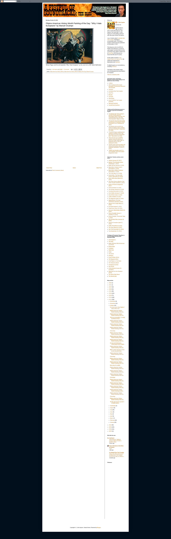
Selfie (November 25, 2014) (115, 225)
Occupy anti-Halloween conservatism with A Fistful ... (117, 343)
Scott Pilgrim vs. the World (115, 261)
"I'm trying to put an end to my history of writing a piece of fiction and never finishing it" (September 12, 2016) (117, 128)
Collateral (111, 248)
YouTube (111, 96)
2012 (110, 297)
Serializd (114, 66)
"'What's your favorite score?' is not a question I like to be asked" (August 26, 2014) (116, 152)
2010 (110, 425)
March (111, 418)
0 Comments (66, 69)
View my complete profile (113, 74)
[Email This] (74, 69)
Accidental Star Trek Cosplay (116, 91)
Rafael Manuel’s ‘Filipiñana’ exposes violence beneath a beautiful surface (115, 441)
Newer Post (49, 167)
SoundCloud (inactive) (114, 105)
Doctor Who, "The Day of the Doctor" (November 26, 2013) (116, 176)
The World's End (113, 276)
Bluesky (110, 94)
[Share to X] (78, 69)
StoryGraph (111, 98)
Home (74, 167)
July (111, 409)
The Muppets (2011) (113, 259)
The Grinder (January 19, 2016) (116, 189)
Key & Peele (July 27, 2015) (115, 195)
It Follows (111, 255)
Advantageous (112, 239)
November (113, 303)
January (112, 422)
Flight (110, 252)
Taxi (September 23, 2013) (115, 231)
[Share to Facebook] (79, 69)
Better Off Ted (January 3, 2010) (116, 165)
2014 (110, 293)
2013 (110, 295)
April (111, 416)
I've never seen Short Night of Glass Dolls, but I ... (117, 308)
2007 (110, 431)
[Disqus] (74, 97)
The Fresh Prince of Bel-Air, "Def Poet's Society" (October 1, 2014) (117, 182)
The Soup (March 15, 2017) (115, 227)
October (112, 305)
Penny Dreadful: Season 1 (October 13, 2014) (115, 214)
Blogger (99, 527)
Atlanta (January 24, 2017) (115, 160)
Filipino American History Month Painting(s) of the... (117, 390)
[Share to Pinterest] (81, 69)
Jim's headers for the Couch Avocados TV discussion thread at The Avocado (117, 86)
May (111, 414)
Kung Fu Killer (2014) (114, 257)
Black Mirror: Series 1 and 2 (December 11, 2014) (115, 168)
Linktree (111, 83)
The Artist (111, 241)
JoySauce (111, 438)
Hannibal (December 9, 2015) (116, 191)
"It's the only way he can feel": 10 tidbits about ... (117, 402)
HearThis (110, 53)
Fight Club (111, 250)
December (113, 301)
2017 (110, 287)
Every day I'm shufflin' (115, 365)
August (112, 407)
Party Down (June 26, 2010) (115, 208)
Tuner (110, 448)
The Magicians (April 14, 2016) (116, 198)
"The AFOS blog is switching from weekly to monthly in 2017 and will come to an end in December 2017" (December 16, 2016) (117, 134)
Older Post (99, 167)
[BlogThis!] (76, 69)
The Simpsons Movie (114, 262)
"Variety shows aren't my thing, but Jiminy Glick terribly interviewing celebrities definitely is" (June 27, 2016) (117, 146)
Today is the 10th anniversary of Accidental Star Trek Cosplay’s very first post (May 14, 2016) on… (116, 455)
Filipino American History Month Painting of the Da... (117, 311)
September (113, 405)
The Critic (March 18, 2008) (115, 173)
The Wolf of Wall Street (114, 274)
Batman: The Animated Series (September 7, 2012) (116, 163)
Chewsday (112, 330)
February (112, 420)
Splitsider (117, 62)
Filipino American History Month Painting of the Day (75, 71)
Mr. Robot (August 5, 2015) (115, 206)
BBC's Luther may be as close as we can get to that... (117, 350)
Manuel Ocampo (90, 71)
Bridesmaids (112, 246)
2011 (110, 299)
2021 (110, 285)
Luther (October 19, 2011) (115, 196)
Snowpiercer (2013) (113, 264)
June (111, 412)
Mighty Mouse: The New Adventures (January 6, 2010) (116, 201)
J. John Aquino (121, 22)
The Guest (111, 253)
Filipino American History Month (57, 71)
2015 (110, 291)
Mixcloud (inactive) (113, 103)
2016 (110, 289)
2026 (110, 282)
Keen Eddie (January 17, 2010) (116, 193)
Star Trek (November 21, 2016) (116, 229)
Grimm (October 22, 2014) (115, 187)
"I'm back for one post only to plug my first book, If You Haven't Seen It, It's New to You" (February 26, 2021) (117, 122)
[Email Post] (71, 69)
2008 (110, 429)
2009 (110, 427)
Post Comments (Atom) (58, 170)
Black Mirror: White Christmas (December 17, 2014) (116, 171)
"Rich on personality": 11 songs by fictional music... (117, 318)
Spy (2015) (111, 266)
